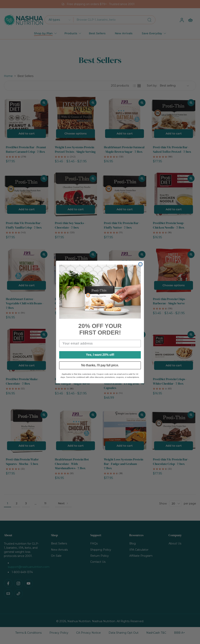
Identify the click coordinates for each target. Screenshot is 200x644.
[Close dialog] (140, 264)
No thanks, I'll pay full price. (100, 365)
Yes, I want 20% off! (100, 354)
